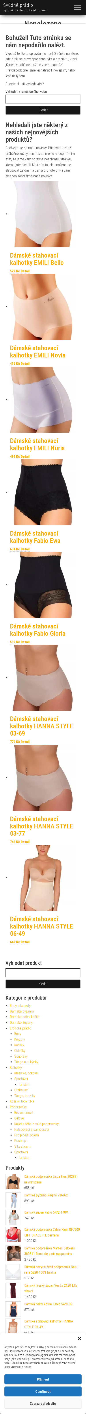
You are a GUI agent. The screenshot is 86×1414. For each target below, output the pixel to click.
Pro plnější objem (26, 1135)
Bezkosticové (23, 1113)
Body (17, 1034)
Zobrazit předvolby (43, 1404)
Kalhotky (16, 1068)
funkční (24, 1084)
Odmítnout (43, 1392)
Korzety (19, 1039)
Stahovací (21, 1090)
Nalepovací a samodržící (31, 1129)
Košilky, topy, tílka (22, 1101)
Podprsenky (18, 1107)
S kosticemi (22, 1146)
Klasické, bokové (26, 1073)
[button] (79, 1338)
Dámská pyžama (22, 1011)
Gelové (19, 1118)
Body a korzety (20, 1006)
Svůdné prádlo (18, 5)
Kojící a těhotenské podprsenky (36, 1124)
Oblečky (19, 1051)
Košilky (19, 1045)
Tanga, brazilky (24, 1096)
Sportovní (21, 1079)
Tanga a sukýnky (26, 1062)
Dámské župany (21, 1022)
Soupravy (21, 1056)
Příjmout (43, 1379)
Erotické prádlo (20, 1028)
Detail (25, 271)
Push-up (20, 1141)
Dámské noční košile (24, 1017)
